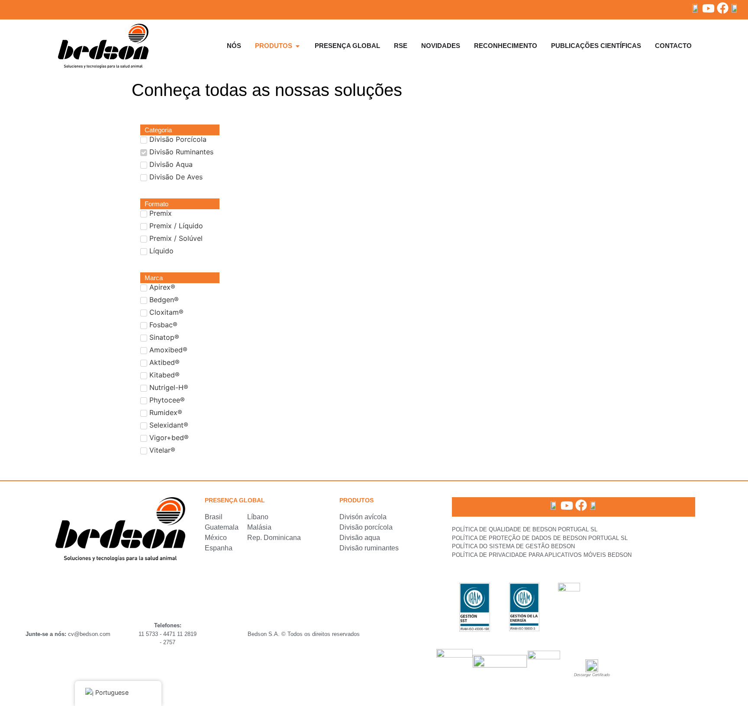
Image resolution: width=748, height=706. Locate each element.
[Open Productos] (297, 46)
